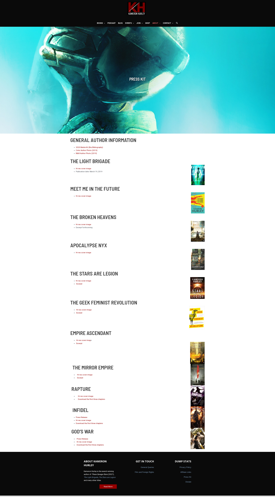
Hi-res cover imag (83, 340)
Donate (188, 482)
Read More (108, 486)
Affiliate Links (185, 472)
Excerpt (79, 284)
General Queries (147, 467)
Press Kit (187, 477)
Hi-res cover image (83, 168)
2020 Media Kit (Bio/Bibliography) (89, 147)
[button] (177, 23)
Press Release (81, 417)
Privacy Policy (185, 467)
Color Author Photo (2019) (86, 150)
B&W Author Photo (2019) (86, 153)
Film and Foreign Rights (144, 472)
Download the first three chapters (91, 399)
